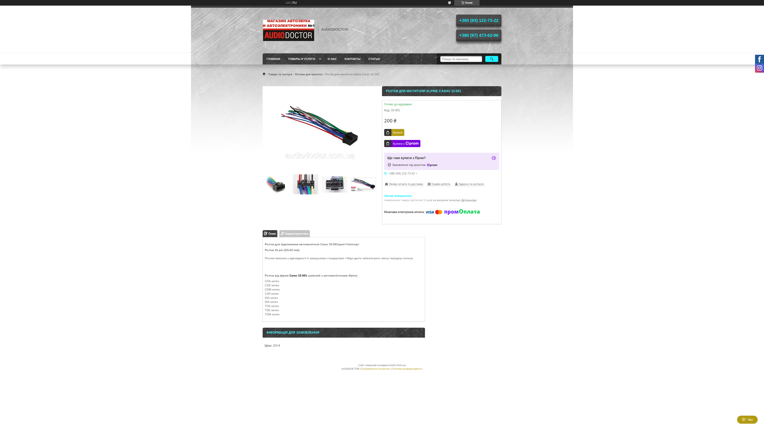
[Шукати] (491, 59)
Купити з (399, 143)
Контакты (353, 59)
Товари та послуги (280, 74)
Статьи (374, 59)
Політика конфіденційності (407, 368)
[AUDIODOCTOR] (288, 29)
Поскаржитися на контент (375, 368)
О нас (332, 59)
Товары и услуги (301, 59)
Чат (750, 419)
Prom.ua (401, 365)
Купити (397, 132)
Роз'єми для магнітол (309, 74)
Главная (273, 59)
